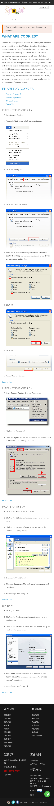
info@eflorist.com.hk (11, 2)
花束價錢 (7, 775)
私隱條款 (35, 732)
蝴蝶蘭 (6, 729)
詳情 (32, 795)
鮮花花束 (7, 715)
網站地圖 (35, 729)
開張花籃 (7, 732)
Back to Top (7, 382)
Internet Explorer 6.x (14, 97)
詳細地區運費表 (10, 767)
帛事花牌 (7, 739)
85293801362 (45, 2)
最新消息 (35, 722)
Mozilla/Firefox (12, 100)
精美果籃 (7, 722)
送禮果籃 (7, 746)
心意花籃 (7, 736)
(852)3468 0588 (30, 2)
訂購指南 (35, 725)
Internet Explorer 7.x (14, 94)
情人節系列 (8, 742)
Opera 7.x (10, 104)
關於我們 (35, 718)
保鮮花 (6, 725)
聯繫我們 (35, 715)
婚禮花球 (7, 718)
